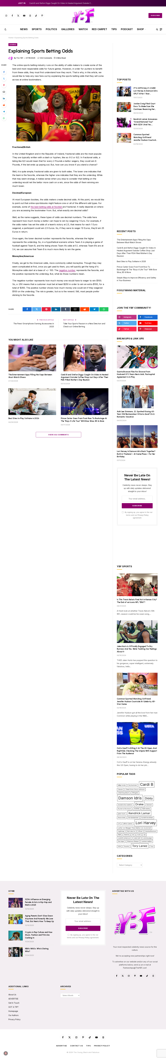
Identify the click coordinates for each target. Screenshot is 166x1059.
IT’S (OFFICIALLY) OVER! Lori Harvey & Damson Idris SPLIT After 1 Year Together (145, 91)
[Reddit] (3, 105)
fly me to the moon (124, 809)
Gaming (12, 44)
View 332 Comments (58, 435)
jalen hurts (121, 814)
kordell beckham (147, 817)
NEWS (24, 29)
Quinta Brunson (150, 831)
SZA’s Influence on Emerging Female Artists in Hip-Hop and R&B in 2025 (38, 902)
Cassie (120, 789)
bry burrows (133, 785)
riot (133, 835)
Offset (140, 831)
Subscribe (155, 15)
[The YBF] (83, 15)
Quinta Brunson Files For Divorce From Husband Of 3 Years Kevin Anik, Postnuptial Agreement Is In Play (136, 374)
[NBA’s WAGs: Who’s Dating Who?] (15, 952)
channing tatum (123, 793)
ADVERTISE (13, 999)
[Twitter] (3, 78)
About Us (12, 994)
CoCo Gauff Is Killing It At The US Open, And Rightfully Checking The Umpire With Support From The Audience (137, 751)
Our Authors (13, 1015)
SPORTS (37, 29)
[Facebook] (3, 72)
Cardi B (146, 784)
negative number (67, 270)
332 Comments (46, 58)
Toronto (126, 846)
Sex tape (121, 841)
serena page (147, 838)
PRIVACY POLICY (102, 1046)
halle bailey (146, 809)
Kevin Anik (121, 817)
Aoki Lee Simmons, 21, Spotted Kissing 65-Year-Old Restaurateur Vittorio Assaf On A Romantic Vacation (136, 414)
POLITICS (51, 29)
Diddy (149, 798)
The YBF (19, 58)
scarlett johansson (124, 838)
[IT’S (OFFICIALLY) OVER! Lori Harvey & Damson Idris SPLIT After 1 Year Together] (124, 91)
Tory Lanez (139, 846)
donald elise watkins (125, 805)
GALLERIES (67, 29)
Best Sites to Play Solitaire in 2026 (23, 418)
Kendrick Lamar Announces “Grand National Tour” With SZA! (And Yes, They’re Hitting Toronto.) (145, 122)
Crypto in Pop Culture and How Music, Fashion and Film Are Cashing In (38, 935)
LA (119, 824)
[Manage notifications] (6, 1053)
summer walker (146, 841)
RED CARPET (99, 29)
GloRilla (136, 809)
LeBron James (127, 824)
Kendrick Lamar (139, 813)
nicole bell (147, 828)
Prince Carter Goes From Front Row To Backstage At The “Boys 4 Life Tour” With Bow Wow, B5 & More (84, 419)
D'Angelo (135, 793)
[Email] (3, 91)
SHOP (140, 29)
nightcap (121, 831)
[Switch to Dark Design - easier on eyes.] (5, 29)
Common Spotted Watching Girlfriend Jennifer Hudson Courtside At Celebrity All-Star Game (145, 137)
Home (10, 38)
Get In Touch (13, 1003)
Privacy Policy (143, 515)
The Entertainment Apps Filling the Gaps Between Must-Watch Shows (30, 376)
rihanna (126, 835)
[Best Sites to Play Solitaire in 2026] (32, 401)
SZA (119, 846)
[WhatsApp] (3, 118)
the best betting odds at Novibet (47, 206)
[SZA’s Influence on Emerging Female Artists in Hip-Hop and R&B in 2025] (15, 903)
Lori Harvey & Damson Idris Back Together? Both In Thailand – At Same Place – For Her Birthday (136, 454)
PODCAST (127, 29)
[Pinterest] (3, 85)
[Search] (157, 29)
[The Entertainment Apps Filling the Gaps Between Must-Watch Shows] (32, 358)
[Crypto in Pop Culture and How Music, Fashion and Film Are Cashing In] (15, 935)
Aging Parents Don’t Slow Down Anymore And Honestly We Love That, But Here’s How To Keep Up (39, 919)
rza (144, 835)
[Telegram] (3, 111)
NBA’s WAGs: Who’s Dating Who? (36, 950)
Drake (139, 804)
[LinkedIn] (3, 98)
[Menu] (161, 29)
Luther (120, 828)
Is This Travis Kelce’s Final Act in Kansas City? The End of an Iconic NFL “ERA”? (137, 600)
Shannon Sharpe (133, 841)
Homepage (13, 1011)
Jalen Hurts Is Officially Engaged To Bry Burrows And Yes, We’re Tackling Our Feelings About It (137, 649)
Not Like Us (131, 831)
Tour (151, 846)
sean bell (137, 838)
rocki (139, 835)
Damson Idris (130, 798)
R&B (119, 835)
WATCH (83, 29)
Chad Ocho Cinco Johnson (135, 789)
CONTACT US (76, 1046)
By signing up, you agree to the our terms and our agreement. (138, 515)
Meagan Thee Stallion (133, 828)
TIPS (114, 29)
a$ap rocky (122, 785)
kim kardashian (133, 817)
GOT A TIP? (13, 1007)
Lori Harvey (146, 823)
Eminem (149, 805)
